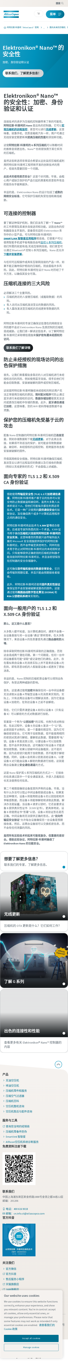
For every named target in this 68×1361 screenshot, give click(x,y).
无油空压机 (12, 1080)
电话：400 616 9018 (17, 1209)
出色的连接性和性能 (34, 1013)
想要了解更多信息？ (34, 861)
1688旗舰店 (12, 1289)
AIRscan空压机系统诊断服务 (22, 1141)
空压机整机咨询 (15, 1106)
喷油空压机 (12, 1085)
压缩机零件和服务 (16, 1090)
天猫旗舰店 (12, 1284)
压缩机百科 (12, 1101)
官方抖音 (11, 1273)
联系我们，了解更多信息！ (23, 73)
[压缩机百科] (43, 27)
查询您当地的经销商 (18, 1126)
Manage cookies (31, 1347)
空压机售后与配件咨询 (19, 1111)
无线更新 (34, 896)
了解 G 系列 (34, 960)
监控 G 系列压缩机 (51, 242)
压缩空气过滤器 (15, 1096)
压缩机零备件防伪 (16, 1131)
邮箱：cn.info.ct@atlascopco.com (25, 1213)
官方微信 (11, 1268)
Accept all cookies (31, 1338)
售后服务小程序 (15, 1279)
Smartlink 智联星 (16, 1136)
